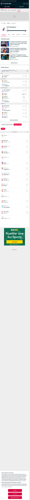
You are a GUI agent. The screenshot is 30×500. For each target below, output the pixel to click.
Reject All (15, 493)
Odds (9, 34)
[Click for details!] (14, 76)
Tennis (4, 23)
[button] (27, 30)
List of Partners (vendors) (7, 486)
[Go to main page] (7, 3)
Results (18, 34)
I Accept (15, 490)
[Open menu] (27, 4)
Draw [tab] (3, 128)
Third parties (23, 480)
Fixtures (24, 34)
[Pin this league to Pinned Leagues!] (17, 27)
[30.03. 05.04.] (17, 30)
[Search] (24, 4)
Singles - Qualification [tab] (7, 124)
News (13, 34)
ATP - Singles (12, 23)
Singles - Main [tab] (17, 124)
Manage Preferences (15, 497)
